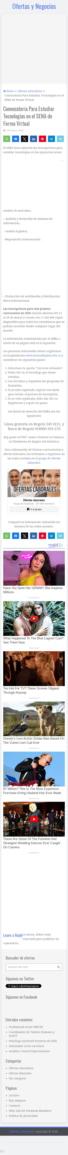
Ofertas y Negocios (34, 6)
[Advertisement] (34, 48)
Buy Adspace (17, 1100)
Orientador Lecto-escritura (26, 1046)
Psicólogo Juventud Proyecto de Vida (33, 1040)
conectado (29, 938)
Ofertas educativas (21, 1068)
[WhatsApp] (6, 138)
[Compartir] (15, 138)
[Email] (60, 138)
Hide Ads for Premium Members (30, 1110)
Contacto (14, 1105)
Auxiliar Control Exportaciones (29, 1051)
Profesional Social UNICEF (26, 1026)
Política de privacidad (23, 1115)
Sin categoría (17, 1078)
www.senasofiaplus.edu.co (43, 355)
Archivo (14, 1095)
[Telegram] (51, 138)
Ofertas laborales (20, 1073)
